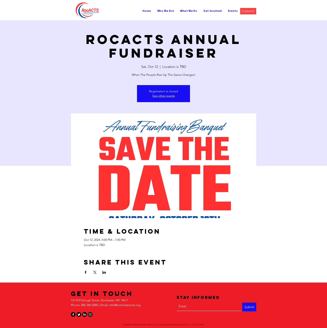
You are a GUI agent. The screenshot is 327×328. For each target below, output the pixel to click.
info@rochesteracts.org (124, 305)
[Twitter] (78, 314)
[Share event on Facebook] (85, 272)
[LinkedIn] (84, 314)
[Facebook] (73, 314)
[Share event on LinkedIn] (104, 272)
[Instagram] (90, 314)
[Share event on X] (95, 272)
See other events (163, 96)
